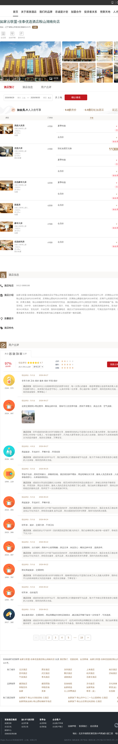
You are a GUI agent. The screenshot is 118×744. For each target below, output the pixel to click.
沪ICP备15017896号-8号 (106, 740)
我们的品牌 (45, 11)
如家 (21, 691)
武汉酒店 (46, 673)
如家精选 (68, 687)
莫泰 (44, 691)
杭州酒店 (90, 673)
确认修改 (76, 97)
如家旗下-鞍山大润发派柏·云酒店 (34, 697)
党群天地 (105, 11)
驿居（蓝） (91, 691)
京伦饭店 (90, 683)
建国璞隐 (46, 683)
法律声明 (72, 726)
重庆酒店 (68, 673)
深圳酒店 (68, 669)
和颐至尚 (23, 687)
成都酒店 (68, 677)
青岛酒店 (46, 677)
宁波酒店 (23, 677)
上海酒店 (90, 669)
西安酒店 (46, 669)
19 (81, 637)
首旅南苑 (68, 683)
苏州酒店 (23, 673)
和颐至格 (46, 687)
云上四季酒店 (70, 691)
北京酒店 (23, 669)
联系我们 (83, 726)
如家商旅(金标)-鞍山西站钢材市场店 (35, 701)
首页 (15, 11)
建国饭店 (23, 683)
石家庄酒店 (91, 677)
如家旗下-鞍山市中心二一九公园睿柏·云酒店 (88, 697)
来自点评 (16, 354)
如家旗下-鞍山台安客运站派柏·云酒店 (85, 701)
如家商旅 (90, 687)
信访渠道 (94, 726)
